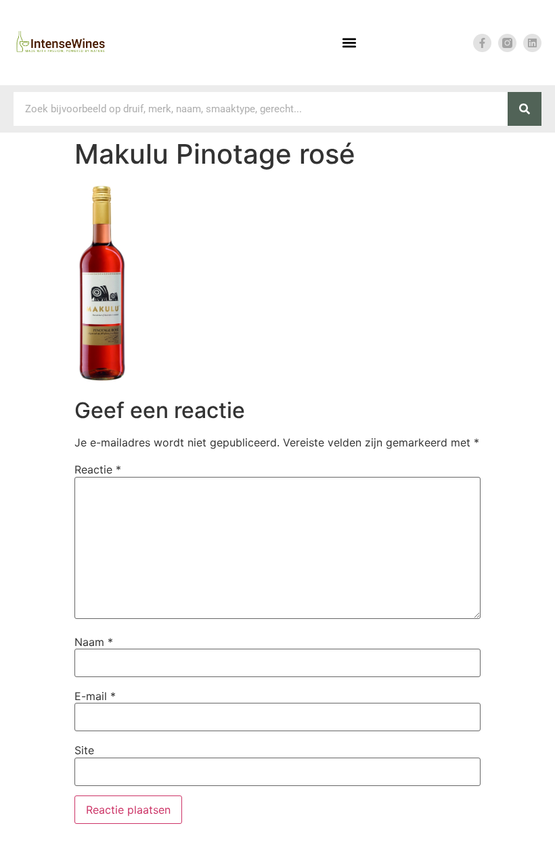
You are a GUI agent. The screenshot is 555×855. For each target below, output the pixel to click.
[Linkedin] (532, 43)
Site (84, 750)
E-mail (95, 696)
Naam (93, 642)
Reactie (97, 469)
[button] (349, 43)
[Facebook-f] (482, 43)
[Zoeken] (524, 109)
